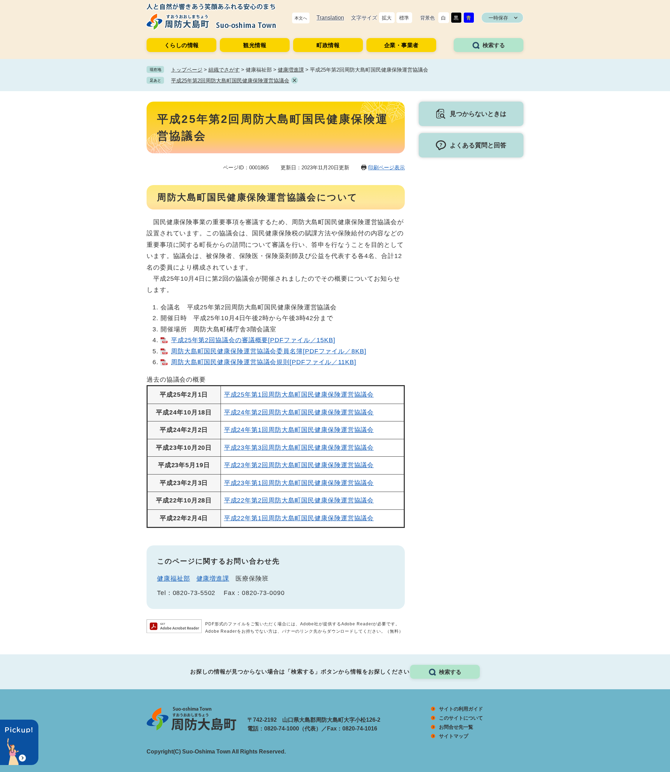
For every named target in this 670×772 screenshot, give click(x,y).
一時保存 (498, 18)
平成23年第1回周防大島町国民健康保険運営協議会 (299, 482)
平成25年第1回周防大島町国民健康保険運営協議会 (299, 394)
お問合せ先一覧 (456, 727)
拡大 (387, 18)
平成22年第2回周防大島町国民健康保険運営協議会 (299, 500)
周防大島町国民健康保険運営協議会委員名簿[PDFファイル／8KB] (268, 351)
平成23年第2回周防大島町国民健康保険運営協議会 (299, 465)
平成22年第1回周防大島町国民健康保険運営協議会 (299, 518)
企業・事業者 (401, 45)
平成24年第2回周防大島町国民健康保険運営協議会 (299, 412)
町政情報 (328, 45)
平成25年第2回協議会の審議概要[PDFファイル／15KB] (253, 340)
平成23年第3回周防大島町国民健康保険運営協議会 (299, 447)
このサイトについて (461, 718)
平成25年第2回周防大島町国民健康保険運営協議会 (230, 80)
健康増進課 (291, 70)
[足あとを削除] (294, 80)
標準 (404, 18)
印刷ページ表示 (386, 167)
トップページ (186, 70)
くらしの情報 (181, 45)
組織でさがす (224, 70)
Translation (330, 18)
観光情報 (254, 45)
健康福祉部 (173, 578)
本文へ (301, 18)
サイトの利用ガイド (461, 709)
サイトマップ (453, 736)
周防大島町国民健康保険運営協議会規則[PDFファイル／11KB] (263, 362)
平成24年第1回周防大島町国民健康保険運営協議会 (299, 429)
